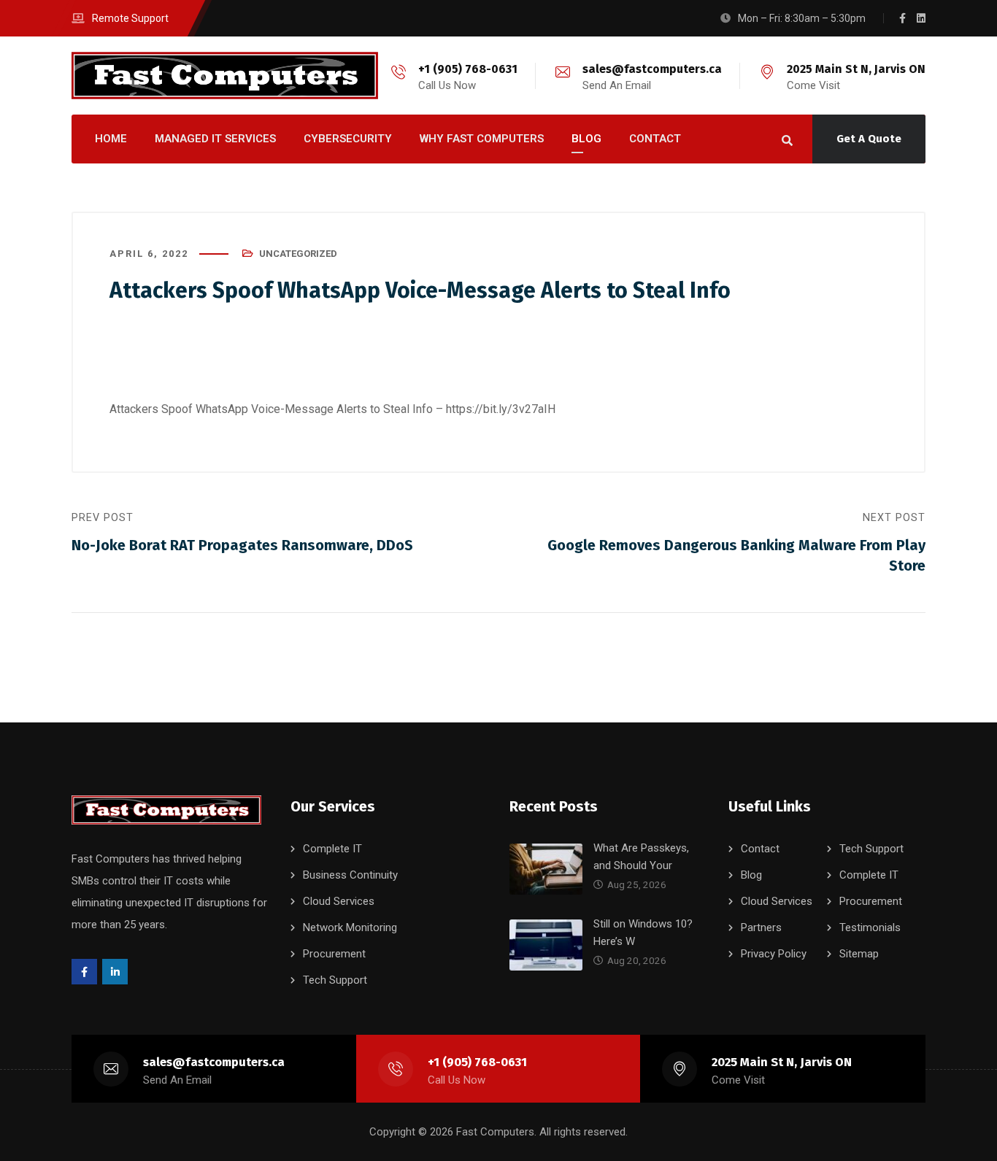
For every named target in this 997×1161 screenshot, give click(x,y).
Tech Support (335, 980)
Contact (760, 848)
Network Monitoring (350, 927)
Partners (761, 927)
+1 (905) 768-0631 (467, 69)
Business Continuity (350, 875)
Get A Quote (868, 138)
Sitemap (859, 953)
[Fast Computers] (225, 75)
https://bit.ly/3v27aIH (500, 409)
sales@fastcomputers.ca (652, 69)
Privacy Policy (774, 953)
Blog (751, 875)
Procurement (334, 953)
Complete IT (332, 848)
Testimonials (870, 927)
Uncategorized (298, 253)
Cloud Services (338, 901)
